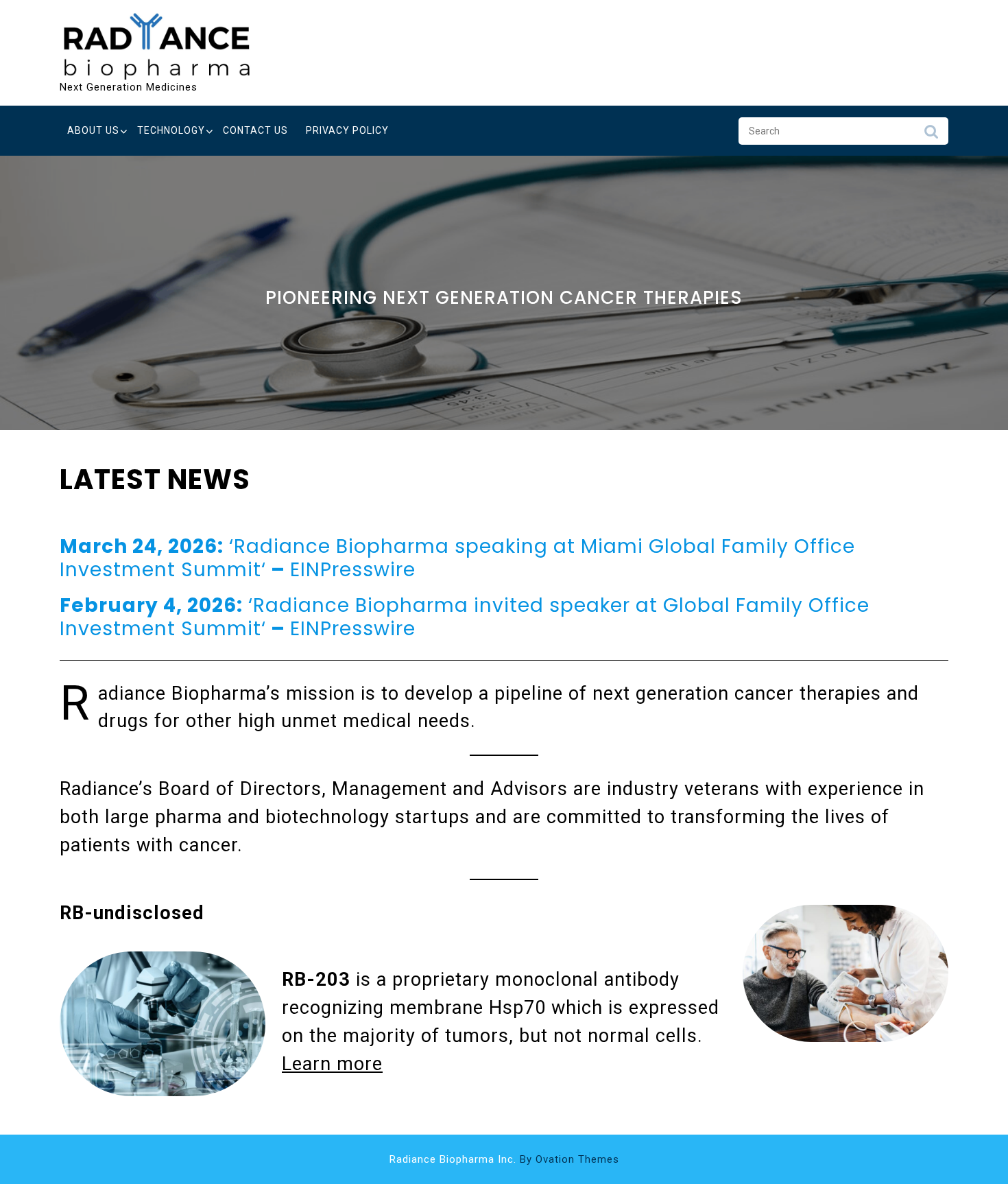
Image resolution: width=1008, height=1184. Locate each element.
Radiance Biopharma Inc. (504, 1159)
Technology (171, 130)
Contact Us (255, 130)
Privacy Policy (347, 130)
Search (931, 135)
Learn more (332, 1064)
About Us (93, 130)
